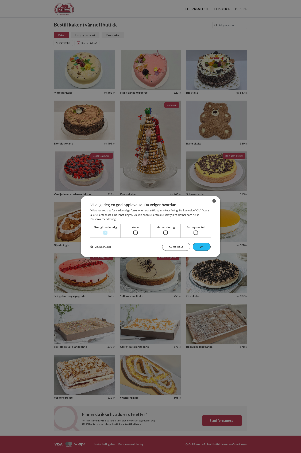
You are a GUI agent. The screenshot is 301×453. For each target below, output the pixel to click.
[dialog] (150, 226)
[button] (100, 247)
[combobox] (214, 201)
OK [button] (201, 246)
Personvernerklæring (103, 219)
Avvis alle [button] (176, 246)
